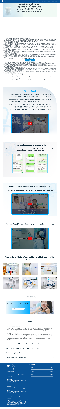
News (42, 1)
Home (31, 1)
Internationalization (54, 1)
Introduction (35, 1)
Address (49, 1)
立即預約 (30, 60)
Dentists (39, 1)
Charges (45, 1)
